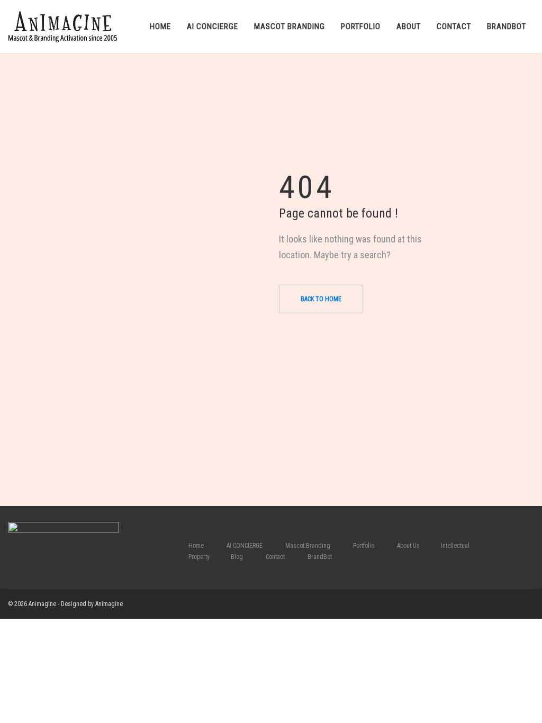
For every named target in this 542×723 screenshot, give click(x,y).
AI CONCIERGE (245, 545)
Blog (237, 557)
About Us (408, 545)
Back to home (321, 299)
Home (196, 545)
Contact (275, 557)
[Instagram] (211, 604)
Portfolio (363, 545)
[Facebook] (192, 604)
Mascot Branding (307, 545)
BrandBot (320, 557)
